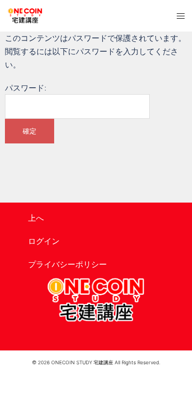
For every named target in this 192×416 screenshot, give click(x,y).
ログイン (44, 241)
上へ (36, 218)
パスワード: (25, 88)
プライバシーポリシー (67, 264)
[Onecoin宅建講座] (25, 15)
